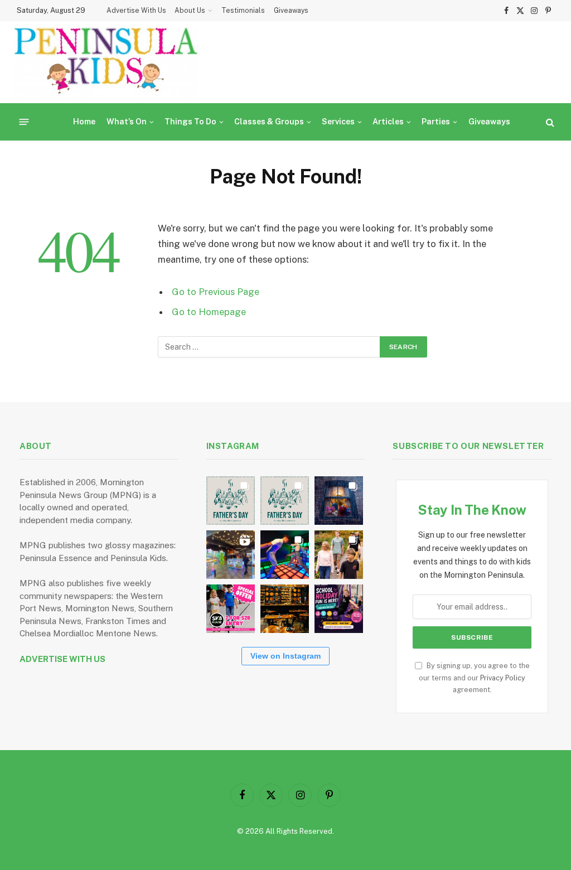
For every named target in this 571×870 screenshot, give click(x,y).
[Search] (549, 121)
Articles (388, 121)
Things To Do (190, 121)
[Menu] (24, 122)
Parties (436, 121)
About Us (190, 10)
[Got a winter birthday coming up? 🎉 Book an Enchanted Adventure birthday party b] (338, 554)
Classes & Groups (269, 121)
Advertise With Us (136, 10)
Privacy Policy (502, 678)
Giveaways (291, 10)
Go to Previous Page (215, 291)
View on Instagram (285, 655)
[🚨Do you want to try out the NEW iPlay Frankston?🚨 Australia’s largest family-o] (284, 554)
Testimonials (243, 10)
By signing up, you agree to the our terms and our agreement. (474, 677)
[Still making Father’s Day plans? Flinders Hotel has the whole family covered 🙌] (230, 500)
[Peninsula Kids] (106, 62)
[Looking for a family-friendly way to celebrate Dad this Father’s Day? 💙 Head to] (284, 500)
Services (338, 121)
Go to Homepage (209, 311)
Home (84, 121)
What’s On (127, 121)
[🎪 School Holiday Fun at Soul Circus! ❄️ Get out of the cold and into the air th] (338, 608)
